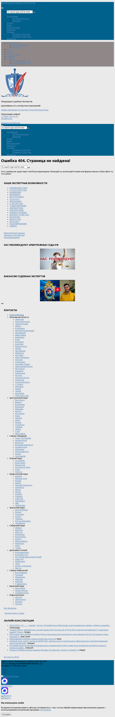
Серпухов (19, 380)
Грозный (19, 575)
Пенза (18, 490)
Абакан (18, 528)
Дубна (18, 326)
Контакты (11, 39)
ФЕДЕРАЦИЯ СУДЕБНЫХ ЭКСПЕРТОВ (18, 3)
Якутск (18, 568)
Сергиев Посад (22, 378)
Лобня (18, 348)
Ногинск (19, 360)
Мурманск (19, 449)
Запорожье (20, 599)
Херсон (18, 597)
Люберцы (19, 353)
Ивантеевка (20, 335)
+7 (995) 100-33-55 (9, 116)
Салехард (19, 514)
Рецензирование (12, 237)
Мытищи (19, 355)
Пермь (18, 492)
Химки (18, 389)
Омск (17, 546)
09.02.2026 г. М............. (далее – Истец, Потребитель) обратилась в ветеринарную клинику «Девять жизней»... (60, 625)
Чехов (18, 391)
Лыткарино (20, 351)
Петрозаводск (22, 452)
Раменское (20, 373)
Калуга (18, 411)
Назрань (19, 579)
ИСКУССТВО (15, 219)
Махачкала (20, 577)
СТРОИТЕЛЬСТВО (18, 190)
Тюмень (19, 519)
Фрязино (19, 387)
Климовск (19, 337)
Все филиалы (10, 608)
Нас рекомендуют (20, 19)
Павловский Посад (24, 366)
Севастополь (21, 590)
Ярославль (20, 434)
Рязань (18, 422)
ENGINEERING (15, 192)
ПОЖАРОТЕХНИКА (18, 212)
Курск (17, 416)
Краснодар (20, 465)
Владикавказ (21, 572)
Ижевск (18, 476)
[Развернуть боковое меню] (2, 303)
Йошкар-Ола (21, 478)
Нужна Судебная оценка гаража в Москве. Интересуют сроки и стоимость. (44, 650)
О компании (12, 16)
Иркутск (19, 532)
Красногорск (21, 346)
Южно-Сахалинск (23, 566)
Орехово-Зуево (22, 364)
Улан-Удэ (19, 559)
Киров (18, 483)
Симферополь (22, 593)
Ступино (19, 384)
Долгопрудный (22, 322)
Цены (9, 25)
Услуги (10, 23)
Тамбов (18, 427)
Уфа (17, 503)
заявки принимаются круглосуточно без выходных (25, 110)
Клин (17, 339)
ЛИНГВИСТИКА (16, 208)
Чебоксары (20, 505)
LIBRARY (13, 226)
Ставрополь (21, 584)
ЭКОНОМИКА (16, 201)
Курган (18, 512)
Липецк (18, 418)
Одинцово (20, 362)
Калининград (21, 447)
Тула (17, 431)
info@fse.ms (6, 118)
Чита (17, 564)
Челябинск (20, 523)
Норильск (19, 543)
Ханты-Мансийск (23, 521)
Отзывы (10, 32)
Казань (18, 481)
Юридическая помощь (14, 233)
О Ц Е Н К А (14, 199)
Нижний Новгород (23, 485)
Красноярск (20, 537)
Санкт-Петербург (23, 438)
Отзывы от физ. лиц (21, 36)
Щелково (19, 393)
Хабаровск (20, 561)
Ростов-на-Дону (22, 467)
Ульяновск (20, 501)
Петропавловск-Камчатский (28, 557)
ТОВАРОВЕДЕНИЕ (18, 206)
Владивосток (21, 555)
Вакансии (16, 21)
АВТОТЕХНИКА (17, 197)
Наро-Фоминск (22, 357)
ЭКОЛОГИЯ (15, 217)
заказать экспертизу (10, 123)
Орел (17, 420)
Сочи (17, 469)
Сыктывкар (20, 456)
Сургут (18, 516)
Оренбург (19, 487)
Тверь (18, 429)
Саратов (19, 499)
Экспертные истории (14, 613)
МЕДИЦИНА (15, 195)
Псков (18, 454)
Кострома (19, 413)
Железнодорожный (24, 331)
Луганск (18, 604)
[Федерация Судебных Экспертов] (14, 97)
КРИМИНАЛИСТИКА (18, 188)
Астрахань (20, 460)
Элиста (18, 472)
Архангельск (21, 440)
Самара (18, 494)
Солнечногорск (22, 382)
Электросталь (22, 395)
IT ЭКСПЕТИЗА (16, 203)
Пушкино (19, 371)
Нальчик (19, 581)
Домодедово (21, 324)
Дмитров (19, 319)
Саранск (19, 496)
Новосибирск (21, 541)
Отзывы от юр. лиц (21, 34)
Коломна (19, 342)
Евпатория (20, 588)
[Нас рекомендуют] (57, 259)
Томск (18, 548)
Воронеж (19, 407)
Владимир (20, 404)
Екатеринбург (21, 510)
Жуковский (20, 333)
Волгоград (20, 463)
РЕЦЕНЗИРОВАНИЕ (18, 224)
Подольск (20, 369)
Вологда (19, 443)
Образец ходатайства (14, 235)
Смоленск (20, 425)
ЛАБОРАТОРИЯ (17, 210)
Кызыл (18, 539)
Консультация (13, 27)
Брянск (18, 402)
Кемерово (20, 534)
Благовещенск (22, 552)
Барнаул (19, 530)
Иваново (19, 409)
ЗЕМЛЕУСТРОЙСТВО (19, 215)
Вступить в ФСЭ (11, 657)
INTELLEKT (14, 221)
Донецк (18, 602)
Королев (19, 344)
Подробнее (45, 710)
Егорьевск (20, 328)
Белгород (20, 400)
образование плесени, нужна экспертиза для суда (33, 639)
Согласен (6, 714)
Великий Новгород (24, 445)
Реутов (18, 375)
